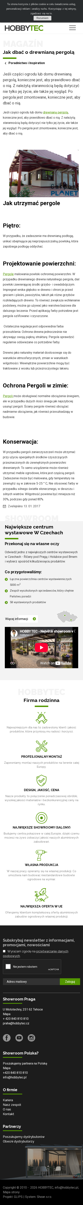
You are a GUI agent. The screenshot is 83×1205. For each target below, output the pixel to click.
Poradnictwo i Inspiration (26, 63)
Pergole (8, 274)
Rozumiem (42, 18)
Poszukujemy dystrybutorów (24, 1137)
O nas (7, 1109)
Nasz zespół (12, 1105)
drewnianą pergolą (55, 112)
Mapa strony (11, 1192)
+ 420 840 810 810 (16, 1019)
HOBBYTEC (45, 1187)
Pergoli (8, 396)
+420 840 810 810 (15, 1073)
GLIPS (18, 1197)
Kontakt (8, 1114)
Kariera (8, 1100)
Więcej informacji (16, 619)
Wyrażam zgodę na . (35, 954)
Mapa (6, 1014)
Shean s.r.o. (44, 1197)
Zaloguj (70, 981)
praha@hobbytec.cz (16, 1023)
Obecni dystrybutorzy (18, 1141)
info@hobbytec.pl (14, 1077)
